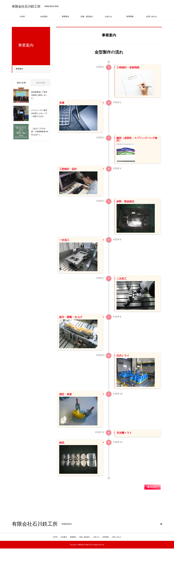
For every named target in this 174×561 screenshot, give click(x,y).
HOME (22, 16)
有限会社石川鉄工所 (26, 6)
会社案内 (44, 16)
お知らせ (108, 16)
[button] (152, 487)
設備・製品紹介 (87, 16)
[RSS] (161, 524)
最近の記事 (21, 83)
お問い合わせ (151, 16)
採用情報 (129, 16)
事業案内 (65, 16)
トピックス (40, 83)
